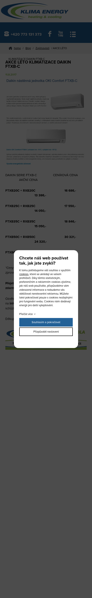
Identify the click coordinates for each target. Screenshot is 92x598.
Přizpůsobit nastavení (46, 331)
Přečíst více (26, 314)
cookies (23, 274)
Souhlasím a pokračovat (46, 322)
